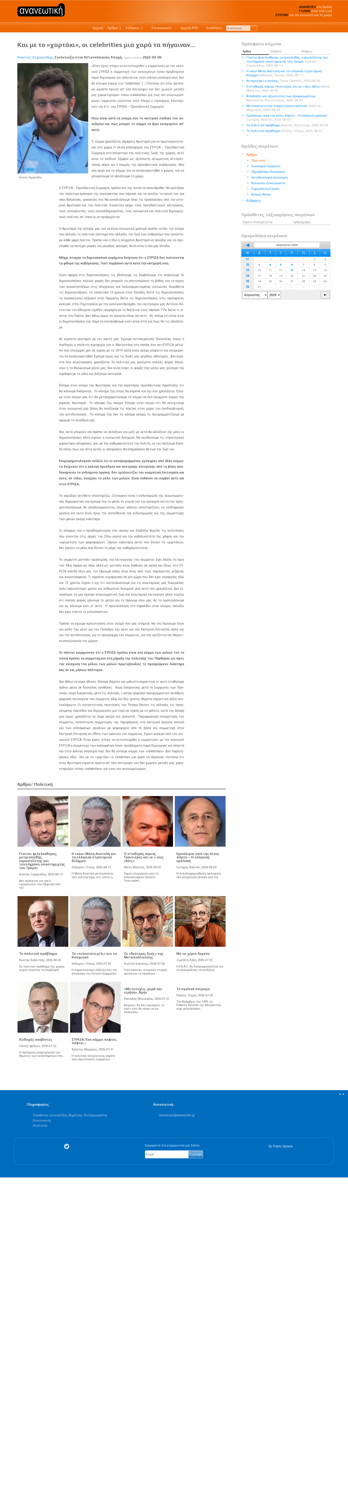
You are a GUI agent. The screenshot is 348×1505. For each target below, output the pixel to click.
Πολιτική (258, 160)
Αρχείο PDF (188, 28)
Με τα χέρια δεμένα (193, 954)
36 (247, 287)
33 (247, 270)
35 (247, 281)
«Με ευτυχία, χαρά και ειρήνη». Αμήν (143, 991)
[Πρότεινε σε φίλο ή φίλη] (5, 1492)
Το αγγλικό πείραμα (193, 989)
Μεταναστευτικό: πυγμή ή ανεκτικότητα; (283, 108)
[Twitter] (67, 1146)
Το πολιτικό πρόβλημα (38, 954)
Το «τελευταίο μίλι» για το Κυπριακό (94, 955)
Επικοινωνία (161, 28)
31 (247, 259)
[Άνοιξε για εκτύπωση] (5, 1486)
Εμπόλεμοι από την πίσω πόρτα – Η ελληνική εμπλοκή (197, 857)
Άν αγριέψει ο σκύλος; (283, 81)
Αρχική (97, 28)
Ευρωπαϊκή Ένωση (265, 189)
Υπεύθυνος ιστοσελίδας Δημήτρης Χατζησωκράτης (70, 1115)
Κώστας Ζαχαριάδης (35, 57)
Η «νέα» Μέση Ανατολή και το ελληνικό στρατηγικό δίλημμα (94, 857)
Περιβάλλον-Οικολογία (268, 172)
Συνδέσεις (213, 28)
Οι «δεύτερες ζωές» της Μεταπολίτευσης (143, 955)
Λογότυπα (40, 1125)
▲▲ (342, 1094)
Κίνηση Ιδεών (261, 194)
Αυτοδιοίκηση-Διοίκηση (269, 177)
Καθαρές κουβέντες (35, 1039)
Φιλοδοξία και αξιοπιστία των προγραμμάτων (280, 98)
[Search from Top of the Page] (253, 28)
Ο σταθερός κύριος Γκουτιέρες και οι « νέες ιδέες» (144, 857)
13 (291, 270)
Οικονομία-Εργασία (265, 166)
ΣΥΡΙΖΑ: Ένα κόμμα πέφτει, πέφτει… (94, 1041)
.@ (177, 1115)
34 (247, 276)
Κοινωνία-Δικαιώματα (268, 183)
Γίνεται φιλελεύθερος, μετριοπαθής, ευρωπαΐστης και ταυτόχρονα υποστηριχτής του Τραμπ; (42, 861)
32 (247, 264)
